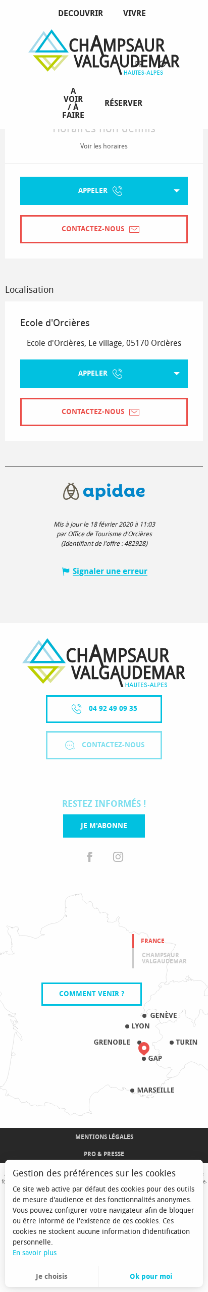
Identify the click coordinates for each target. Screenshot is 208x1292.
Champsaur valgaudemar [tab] (164, 958)
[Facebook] (90, 857)
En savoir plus (35, 1253)
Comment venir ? (91, 994)
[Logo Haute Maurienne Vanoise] (103, 662)
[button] (162, 65)
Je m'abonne (104, 825)
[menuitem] (82, 13)
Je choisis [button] (52, 1276)
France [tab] (153, 941)
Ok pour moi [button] (151, 1276)
